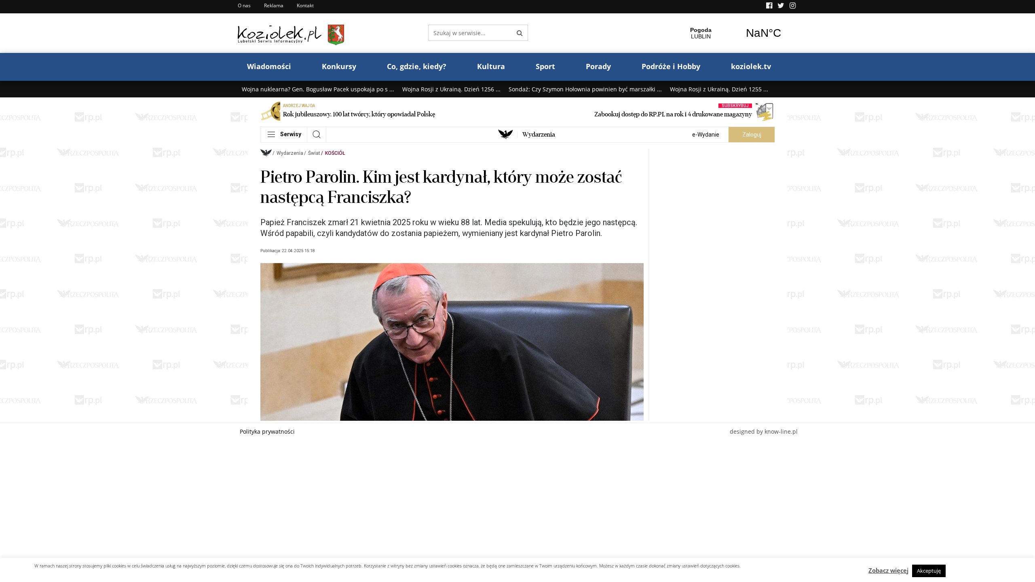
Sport (545, 66)
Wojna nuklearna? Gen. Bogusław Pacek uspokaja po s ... (318, 89)
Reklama (273, 5)
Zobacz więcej (888, 570)
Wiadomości (269, 66)
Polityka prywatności (267, 431)
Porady (598, 66)
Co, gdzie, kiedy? (416, 66)
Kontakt (305, 5)
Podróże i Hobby (671, 66)
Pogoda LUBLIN (732, 33)
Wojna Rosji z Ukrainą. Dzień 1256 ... (451, 89)
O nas (244, 5)
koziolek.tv (751, 66)
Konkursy (339, 66)
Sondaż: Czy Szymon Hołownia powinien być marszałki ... (585, 89)
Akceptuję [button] (929, 570)
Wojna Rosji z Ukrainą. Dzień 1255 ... (719, 89)
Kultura (491, 66)
